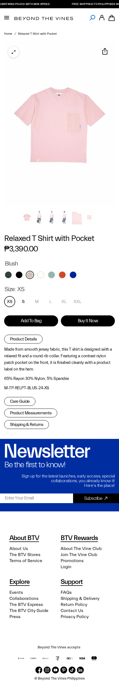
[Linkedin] (80, 670)
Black (19, 275)
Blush (30, 275)
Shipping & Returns (26, 424)
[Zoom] (13, 52)
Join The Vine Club (79, 554)
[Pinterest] (63, 670)
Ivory (41, 275)
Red (62, 275)
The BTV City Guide (28, 610)
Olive (8, 275)
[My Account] (102, 17)
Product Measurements (30, 412)
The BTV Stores (24, 554)
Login (66, 566)
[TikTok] (72, 670)
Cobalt (73, 275)
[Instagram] (47, 670)
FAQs (66, 592)
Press (14, 616)
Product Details (23, 339)
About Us (18, 548)
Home (8, 34)
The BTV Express (26, 604)
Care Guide (20, 401)
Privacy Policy (75, 616)
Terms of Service (25, 560)
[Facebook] (38, 670)
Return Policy (74, 604)
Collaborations (23, 598)
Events (16, 592)
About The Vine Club (81, 548)
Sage (51, 275)
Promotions (72, 560)
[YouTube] (55, 670)
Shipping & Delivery (80, 598)
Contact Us (72, 610)
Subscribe (93, 498)
